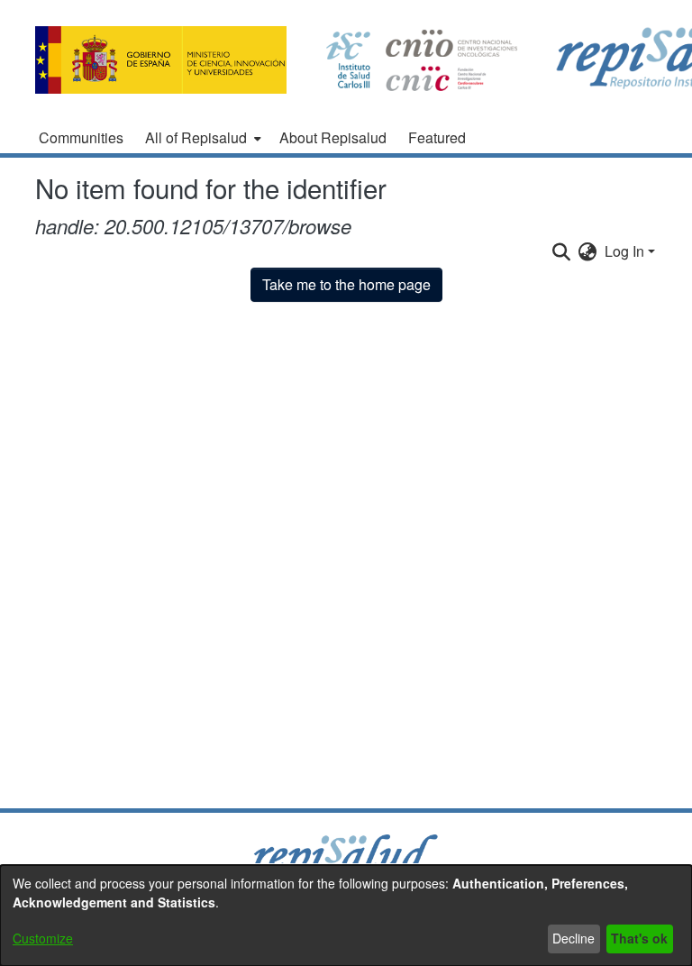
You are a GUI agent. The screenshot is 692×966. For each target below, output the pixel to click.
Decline (573, 938)
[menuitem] (201, 138)
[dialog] (346, 915)
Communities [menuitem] (81, 137)
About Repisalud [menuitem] (333, 137)
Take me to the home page (346, 284)
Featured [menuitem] (437, 137)
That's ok (639, 938)
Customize (43, 938)
